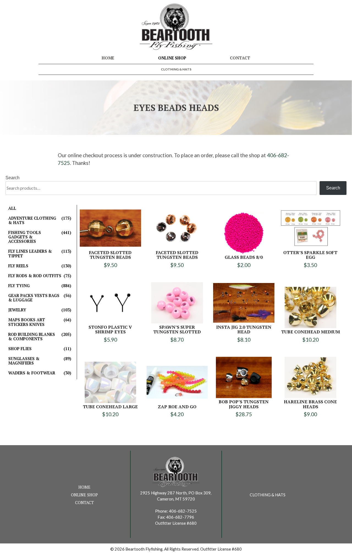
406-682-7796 (180, 517)
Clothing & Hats (176, 69)
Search (13, 177)
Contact (240, 58)
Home (108, 58)
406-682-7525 (183, 511)
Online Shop (172, 58)
